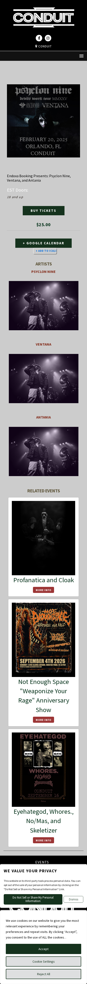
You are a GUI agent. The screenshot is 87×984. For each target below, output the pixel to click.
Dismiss (73, 899)
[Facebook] (39, 38)
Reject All (43, 974)
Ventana (43, 344)
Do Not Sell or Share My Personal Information (33, 899)
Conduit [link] (44, 46)
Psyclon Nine (43, 271)
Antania (43, 417)
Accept (43, 949)
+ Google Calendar (43, 243)
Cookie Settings (43, 961)
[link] (43, 31)
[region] (43, 947)
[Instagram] (48, 38)
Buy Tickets (43, 210)
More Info (43, 590)
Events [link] (42, 862)
